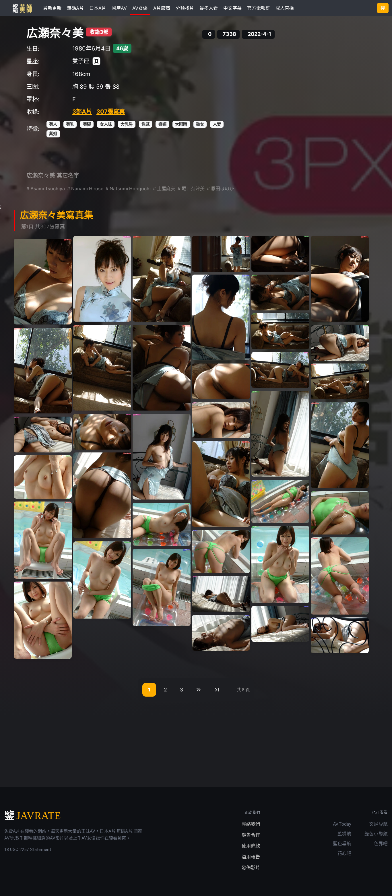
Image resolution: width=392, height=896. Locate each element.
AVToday (342, 824)
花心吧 (344, 853)
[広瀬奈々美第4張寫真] (221, 254)
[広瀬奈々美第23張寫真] (43, 434)
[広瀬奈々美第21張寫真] (102, 432)
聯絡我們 (251, 824)
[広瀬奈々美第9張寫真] (280, 292)
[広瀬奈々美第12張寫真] (162, 368)
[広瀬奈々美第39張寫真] (221, 633)
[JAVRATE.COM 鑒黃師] (21, 8)
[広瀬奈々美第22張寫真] (162, 457)
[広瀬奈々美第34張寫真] (102, 580)
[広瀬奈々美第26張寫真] (43, 477)
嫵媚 (162, 124)
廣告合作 (251, 835)
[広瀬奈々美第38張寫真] (280, 624)
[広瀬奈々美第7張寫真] (43, 282)
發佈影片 (251, 867)
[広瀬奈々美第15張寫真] (280, 370)
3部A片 (82, 111)
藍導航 (344, 834)
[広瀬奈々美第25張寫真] (102, 495)
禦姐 (53, 133)
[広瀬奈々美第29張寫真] (43, 540)
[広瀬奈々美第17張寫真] (340, 381)
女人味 (106, 124)
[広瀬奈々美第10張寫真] (280, 331)
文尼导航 (378, 824)
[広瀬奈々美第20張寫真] (340, 445)
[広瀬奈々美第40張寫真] (340, 635)
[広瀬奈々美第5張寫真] (280, 254)
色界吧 (381, 843)
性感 (145, 124)
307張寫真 (110, 111)
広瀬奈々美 (55, 33)
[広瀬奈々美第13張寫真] (340, 343)
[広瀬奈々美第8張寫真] (221, 318)
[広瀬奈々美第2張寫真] (102, 279)
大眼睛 (181, 124)
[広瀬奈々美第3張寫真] (162, 279)
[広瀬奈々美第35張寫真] (162, 587)
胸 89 (79, 86)
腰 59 (96, 86)
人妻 (217, 124)
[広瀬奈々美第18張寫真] (280, 434)
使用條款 (251, 846)
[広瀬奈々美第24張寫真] (221, 484)
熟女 (200, 124)
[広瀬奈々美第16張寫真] (221, 381)
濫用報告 (251, 857)
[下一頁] (199, 690)
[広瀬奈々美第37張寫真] (43, 620)
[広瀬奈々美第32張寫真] (221, 551)
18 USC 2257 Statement (27, 849)
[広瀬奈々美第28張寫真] (340, 513)
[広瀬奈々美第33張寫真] (340, 576)
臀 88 (112, 86)
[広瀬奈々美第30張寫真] (162, 524)
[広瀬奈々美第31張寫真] (280, 564)
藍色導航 (342, 843)
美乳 (70, 124)
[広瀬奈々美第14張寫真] (43, 371)
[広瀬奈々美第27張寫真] (280, 501)
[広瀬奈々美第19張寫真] (221, 420)
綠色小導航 (376, 834)
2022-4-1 (259, 34)
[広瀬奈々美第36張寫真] (221, 594)
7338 (229, 34)
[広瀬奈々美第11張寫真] (102, 368)
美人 (53, 124)
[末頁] (217, 690)
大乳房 (127, 124)
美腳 (87, 124)
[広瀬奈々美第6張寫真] (340, 279)
